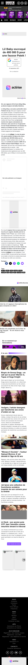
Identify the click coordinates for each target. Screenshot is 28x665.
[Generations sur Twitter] (11, 652)
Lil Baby (12, 134)
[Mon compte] (25, 3)
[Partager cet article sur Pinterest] (14, 264)
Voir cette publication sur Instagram (11, 178)
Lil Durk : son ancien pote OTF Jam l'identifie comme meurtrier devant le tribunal (13, 524)
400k (23, 272)
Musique (13, 20)
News (6, 20)
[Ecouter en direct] (18, 3)
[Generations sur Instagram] (20, 652)
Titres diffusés (14, 607)
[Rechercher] (22, 3)
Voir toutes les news (14, 544)
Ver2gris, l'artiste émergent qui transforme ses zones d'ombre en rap (13, 410)
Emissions (14, 601)
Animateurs (14, 603)
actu (8, 272)
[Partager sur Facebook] (6, 264)
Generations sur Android (14, 628)
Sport (20, 20)
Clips (14, 643)
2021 (15, 272)
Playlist (14, 605)
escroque (19, 272)
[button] (8, 560)
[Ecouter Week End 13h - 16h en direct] (14, 346)
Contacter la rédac (14, 621)
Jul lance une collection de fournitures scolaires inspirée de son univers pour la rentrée (14, 488)
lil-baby (20, 270)
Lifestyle (14, 619)
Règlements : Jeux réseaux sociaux (14, 633)
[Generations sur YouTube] (16, 652)
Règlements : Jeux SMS (14, 634)
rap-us (3, 270)
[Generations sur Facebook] (7, 652)
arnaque (16, 270)
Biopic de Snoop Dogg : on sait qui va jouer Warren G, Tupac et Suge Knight (13, 375)
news (11, 270)
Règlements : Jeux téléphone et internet (14, 636)
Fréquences (14, 608)
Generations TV (14, 641)
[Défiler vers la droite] (23, 559)
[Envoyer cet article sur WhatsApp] (18, 264)
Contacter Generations (14, 648)
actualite (4, 272)
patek (11, 272)
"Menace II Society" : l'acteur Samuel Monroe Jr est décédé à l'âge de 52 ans (14, 454)
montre (7, 270)
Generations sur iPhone (14, 626)
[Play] (2, 13)
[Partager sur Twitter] (10, 264)
